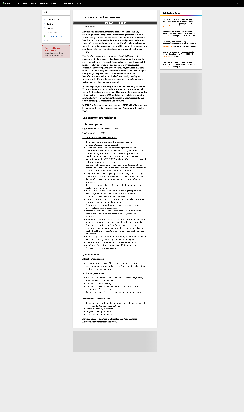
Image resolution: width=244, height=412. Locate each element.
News (25, 3)
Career (79, 3)
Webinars (44, 3)
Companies (67, 3)
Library (34, 3)
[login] (240, 3)
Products (55, 3)
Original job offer (54, 37)
